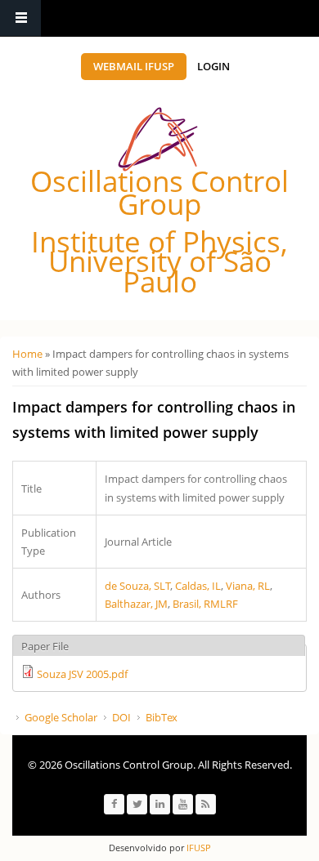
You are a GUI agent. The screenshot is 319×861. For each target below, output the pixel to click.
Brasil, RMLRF (205, 603)
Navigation (20, 18)
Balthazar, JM (136, 603)
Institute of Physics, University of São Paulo (159, 261)
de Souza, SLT (137, 585)
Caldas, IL (198, 585)
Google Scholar (61, 717)
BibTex (161, 717)
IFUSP (197, 847)
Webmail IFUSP (133, 66)
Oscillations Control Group (159, 192)
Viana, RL (248, 585)
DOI (121, 717)
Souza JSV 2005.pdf (82, 674)
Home (27, 353)
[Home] (158, 139)
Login (213, 66)
